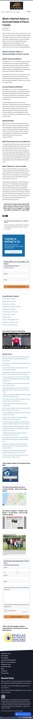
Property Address (9, 268)
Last (18, 572)
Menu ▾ (29, 11)
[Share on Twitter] (6, 216)
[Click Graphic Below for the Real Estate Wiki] (10, 474)
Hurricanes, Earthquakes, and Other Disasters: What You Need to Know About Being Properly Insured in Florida (15, 446)
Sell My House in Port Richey (10, 312)
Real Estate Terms (6, 653)
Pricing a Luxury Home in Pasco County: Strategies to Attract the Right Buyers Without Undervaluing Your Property (16, 379)
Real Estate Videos (6, 666)
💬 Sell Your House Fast (23, 714)
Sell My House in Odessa (8, 309)
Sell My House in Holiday (9, 301)
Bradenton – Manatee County (10, 322)
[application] (16, 341)
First (5, 572)
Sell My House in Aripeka (9, 299)
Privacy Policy (4, 673)
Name (6, 567)
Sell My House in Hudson (9, 304)
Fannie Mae (13, 61)
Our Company (17, 12)
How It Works (4, 655)
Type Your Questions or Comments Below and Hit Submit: (16, 588)
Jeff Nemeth (7, 30)
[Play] (4, 347)
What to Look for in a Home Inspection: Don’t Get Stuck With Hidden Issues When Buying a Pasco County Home (15, 359)
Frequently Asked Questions (8, 660)
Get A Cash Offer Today (7, 12)
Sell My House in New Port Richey (11, 307)
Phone (6, 274)
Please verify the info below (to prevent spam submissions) (16, 606)
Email (6, 280)
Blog (2, 669)
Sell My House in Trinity (8, 314)
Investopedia (13, 89)
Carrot (21, 711)
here (23, 208)
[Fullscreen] (28, 347)
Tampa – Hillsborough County (10, 320)
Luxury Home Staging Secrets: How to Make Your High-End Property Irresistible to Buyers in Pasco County (15, 390)
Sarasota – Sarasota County (9, 325)
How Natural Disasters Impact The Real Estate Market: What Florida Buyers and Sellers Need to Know (15, 439)
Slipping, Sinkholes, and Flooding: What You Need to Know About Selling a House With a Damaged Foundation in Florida (15, 428)
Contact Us (4, 671)
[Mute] (26, 347)
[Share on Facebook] (3, 216)
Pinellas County (6, 317)
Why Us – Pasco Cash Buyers (8, 662)
